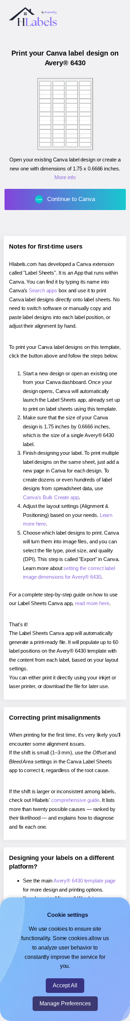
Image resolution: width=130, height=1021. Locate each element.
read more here (92, 603)
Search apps (43, 290)
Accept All (65, 985)
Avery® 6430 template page (84, 881)
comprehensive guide (75, 800)
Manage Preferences (65, 1003)
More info (64, 177)
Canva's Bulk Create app (51, 497)
